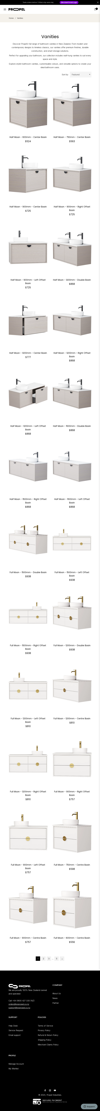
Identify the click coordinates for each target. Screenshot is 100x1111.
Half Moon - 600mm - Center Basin (28, 137)
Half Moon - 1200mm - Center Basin (28, 353)
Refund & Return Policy (48, 1035)
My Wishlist (14, 1068)
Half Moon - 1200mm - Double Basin (72, 279)
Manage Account (16, 1064)
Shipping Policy (44, 1040)
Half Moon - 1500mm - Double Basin (72, 426)
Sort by (65, 74)
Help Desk (13, 1026)
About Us (56, 993)
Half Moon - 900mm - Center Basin (28, 206)
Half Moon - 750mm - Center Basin (72, 137)
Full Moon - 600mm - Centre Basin (72, 937)
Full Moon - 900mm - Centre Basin (28, 937)
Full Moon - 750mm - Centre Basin (72, 864)
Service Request (16, 1030)
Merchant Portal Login (69, 2)
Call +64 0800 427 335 (19, 1000)
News (55, 998)
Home (11, 18)
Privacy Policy (44, 1030)
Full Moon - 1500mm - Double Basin (28, 572)
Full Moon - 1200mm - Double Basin (72, 645)
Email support (14, 1035)
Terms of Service (45, 1026)
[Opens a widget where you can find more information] (89, 1107)
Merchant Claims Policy (48, 1044)
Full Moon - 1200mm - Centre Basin (72, 718)
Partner (55, 1003)
